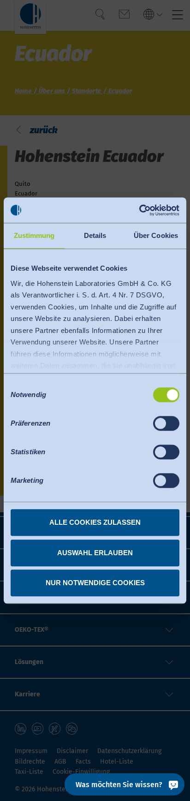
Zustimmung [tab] (34, 235)
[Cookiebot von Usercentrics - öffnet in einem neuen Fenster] (139, 210)
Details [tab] (95, 235)
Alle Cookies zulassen (95, 522)
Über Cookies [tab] (156, 235)
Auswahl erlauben (95, 553)
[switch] (166, 423)
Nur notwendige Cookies (95, 583)
